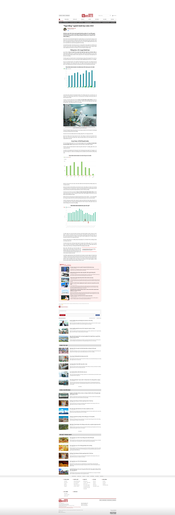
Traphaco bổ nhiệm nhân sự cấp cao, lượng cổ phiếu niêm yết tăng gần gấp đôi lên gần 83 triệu (85, 393)
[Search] (110, 15)
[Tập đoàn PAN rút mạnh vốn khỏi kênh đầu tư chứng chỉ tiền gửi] (63, 351)
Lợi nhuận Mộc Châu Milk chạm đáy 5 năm (78, 364)
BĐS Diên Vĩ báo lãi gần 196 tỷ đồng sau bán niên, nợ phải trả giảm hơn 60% (85, 424)
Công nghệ (113, 22)
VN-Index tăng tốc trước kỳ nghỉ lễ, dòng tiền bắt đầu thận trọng (82, 267)
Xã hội (89, 19)
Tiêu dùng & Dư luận (105, 22)
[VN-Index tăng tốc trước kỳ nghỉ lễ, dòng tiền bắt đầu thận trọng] (65, 269)
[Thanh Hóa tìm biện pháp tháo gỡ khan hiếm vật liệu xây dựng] (65, 279)
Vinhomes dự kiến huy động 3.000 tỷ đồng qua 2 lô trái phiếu (82, 416)
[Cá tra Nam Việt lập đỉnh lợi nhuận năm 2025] (63, 359)
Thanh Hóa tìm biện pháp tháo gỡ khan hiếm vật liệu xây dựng (81, 277)
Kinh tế (82, 19)
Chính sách (66, 482)
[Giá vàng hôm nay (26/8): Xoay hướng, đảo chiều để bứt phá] (63, 440)
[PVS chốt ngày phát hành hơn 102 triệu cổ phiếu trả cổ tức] (63, 411)
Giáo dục (94, 482)
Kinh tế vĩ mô (81, 22)
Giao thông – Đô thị (96, 486)
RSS (100, 500)
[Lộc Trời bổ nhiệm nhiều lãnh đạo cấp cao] (63, 374)
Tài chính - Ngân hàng (73, 22)
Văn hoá (94, 483)
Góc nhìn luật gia (76, 482)
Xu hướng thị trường (97, 22)
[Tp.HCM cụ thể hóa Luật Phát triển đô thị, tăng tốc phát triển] (65, 297)
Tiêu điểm (65, 481)
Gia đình (104, 481)
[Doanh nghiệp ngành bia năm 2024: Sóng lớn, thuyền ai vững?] (63, 331)
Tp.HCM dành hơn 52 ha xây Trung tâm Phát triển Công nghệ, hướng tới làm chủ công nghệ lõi (85, 470)
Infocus (112, 19)
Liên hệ (60, 15)
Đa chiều (104, 19)
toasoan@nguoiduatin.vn (62, 512)
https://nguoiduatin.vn (61, 503)
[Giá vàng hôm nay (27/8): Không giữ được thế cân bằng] (63, 448)
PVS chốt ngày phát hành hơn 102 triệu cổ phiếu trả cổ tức (81, 408)
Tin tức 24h (109, 500)
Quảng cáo (67, 15)
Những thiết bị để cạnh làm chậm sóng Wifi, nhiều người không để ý (82, 272)
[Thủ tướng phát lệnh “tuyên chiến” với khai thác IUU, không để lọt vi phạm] (63, 382)
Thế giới (65, 486)
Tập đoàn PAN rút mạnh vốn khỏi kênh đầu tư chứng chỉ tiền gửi (83, 348)
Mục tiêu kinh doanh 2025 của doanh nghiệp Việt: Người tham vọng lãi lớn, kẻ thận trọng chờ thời (85, 337)
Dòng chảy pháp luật (77, 481)
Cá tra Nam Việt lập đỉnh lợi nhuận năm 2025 (79, 356)
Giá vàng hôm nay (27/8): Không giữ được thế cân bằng (81, 445)
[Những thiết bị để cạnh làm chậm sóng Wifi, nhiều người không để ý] (65, 274)
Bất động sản (66, 22)
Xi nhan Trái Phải (66, 494)
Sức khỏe (104, 482)
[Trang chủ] (87, 15)
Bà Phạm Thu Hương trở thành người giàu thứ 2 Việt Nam (81, 400)
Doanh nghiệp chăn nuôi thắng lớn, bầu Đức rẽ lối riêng (81, 320)
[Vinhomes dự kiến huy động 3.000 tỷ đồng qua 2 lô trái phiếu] (63, 419)
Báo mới (114, 500)
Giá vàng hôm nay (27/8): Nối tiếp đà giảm (78, 461)
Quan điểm (65, 493)
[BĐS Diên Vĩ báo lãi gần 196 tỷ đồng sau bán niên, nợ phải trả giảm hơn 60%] (63, 427)
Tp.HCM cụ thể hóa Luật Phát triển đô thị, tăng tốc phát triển (81, 295)
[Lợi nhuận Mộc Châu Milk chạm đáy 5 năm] (63, 366)
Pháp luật (75, 19)
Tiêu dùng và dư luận (86, 487)
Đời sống (97, 19)
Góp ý (64, 15)
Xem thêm (80, 386)
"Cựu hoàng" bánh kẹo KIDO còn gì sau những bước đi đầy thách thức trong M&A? (88, 249)
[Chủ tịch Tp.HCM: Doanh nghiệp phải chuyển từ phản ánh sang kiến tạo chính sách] (65, 285)
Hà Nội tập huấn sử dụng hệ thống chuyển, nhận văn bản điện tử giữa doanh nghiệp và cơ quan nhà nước (84, 290)
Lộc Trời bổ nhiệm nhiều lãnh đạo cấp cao (78, 371)
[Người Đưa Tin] (75, 500)
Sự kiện (65, 483)
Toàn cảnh (67, 19)
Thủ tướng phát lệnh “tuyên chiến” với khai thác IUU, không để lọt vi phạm (85, 379)
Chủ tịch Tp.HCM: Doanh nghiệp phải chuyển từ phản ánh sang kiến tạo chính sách (84, 284)
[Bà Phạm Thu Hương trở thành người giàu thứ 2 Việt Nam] (63, 403)
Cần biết (104, 483)
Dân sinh (94, 481)
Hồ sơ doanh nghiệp (88, 22)
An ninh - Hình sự (76, 486)
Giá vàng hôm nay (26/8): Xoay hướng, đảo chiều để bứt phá (82, 437)
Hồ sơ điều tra (76, 483)
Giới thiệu (104, 500)
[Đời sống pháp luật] (106, 513)
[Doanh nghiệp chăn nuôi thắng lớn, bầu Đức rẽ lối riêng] (63, 323)
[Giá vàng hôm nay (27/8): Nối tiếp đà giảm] (63, 464)
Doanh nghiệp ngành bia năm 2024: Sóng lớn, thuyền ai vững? (82, 328)
